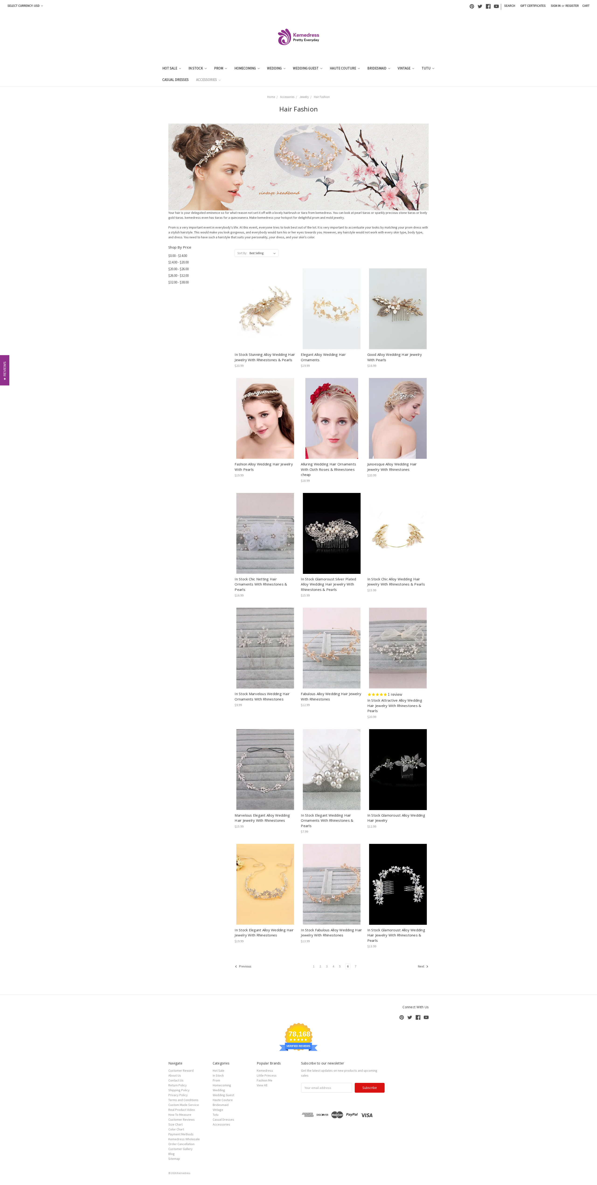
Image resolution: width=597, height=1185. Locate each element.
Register (572, 5)
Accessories (207, 79)
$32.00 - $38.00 (178, 282)
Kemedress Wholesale (184, 1139)
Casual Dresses (175, 79)
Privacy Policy (178, 1095)
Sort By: (242, 253)
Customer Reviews (181, 1119)
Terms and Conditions (183, 1100)
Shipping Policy (179, 1090)
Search (509, 5)
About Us (174, 1075)
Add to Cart (265, 313)
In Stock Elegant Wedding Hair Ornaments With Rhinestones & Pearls (327, 820)
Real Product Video (181, 1110)
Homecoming (245, 68)
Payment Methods (181, 1134)
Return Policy (177, 1085)
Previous (244, 966)
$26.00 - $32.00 (178, 275)
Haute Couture (343, 68)
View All (262, 1085)
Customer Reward (181, 1070)
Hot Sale (170, 68)
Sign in (556, 5)
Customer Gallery (180, 1149)
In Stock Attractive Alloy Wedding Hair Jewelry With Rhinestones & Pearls (394, 705)
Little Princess (267, 1075)
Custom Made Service (183, 1105)
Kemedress (265, 1070)
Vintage (404, 68)
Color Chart (176, 1129)
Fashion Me (264, 1080)
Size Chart (175, 1124)
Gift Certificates (533, 5)
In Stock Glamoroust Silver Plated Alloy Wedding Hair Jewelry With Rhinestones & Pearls (328, 584)
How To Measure (179, 1114)
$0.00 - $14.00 (177, 255)
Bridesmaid (377, 68)
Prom (219, 68)
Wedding (274, 68)
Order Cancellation (181, 1144)
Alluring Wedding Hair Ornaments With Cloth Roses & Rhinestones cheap (328, 469)
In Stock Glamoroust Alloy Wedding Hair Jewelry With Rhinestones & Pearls (396, 935)
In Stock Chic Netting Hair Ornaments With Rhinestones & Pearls (261, 584)
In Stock (196, 68)
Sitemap (174, 1159)
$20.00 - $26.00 (178, 269)
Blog (171, 1154)
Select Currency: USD (23, 5)
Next (421, 966)
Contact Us (176, 1080)
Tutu (426, 68)
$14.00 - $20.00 (178, 262)
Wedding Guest (306, 68)
